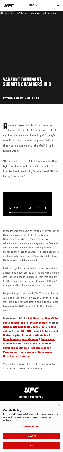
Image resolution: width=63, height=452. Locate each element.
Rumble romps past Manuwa (20, 339)
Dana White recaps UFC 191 (20, 327)
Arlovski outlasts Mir (35, 335)
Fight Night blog (37, 323)
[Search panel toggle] (58, 5)
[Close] (59, 405)
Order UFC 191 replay (26, 331)
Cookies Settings (31, 427)
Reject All (31, 436)
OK (31, 446)
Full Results (35, 318)
